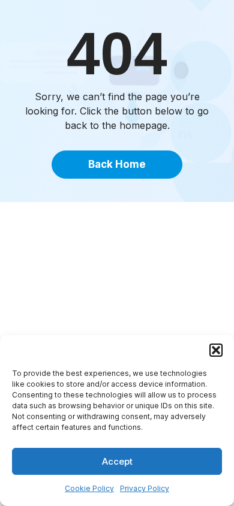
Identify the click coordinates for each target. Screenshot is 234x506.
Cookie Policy (89, 488)
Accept (117, 461)
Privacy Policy (144, 488)
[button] (216, 350)
